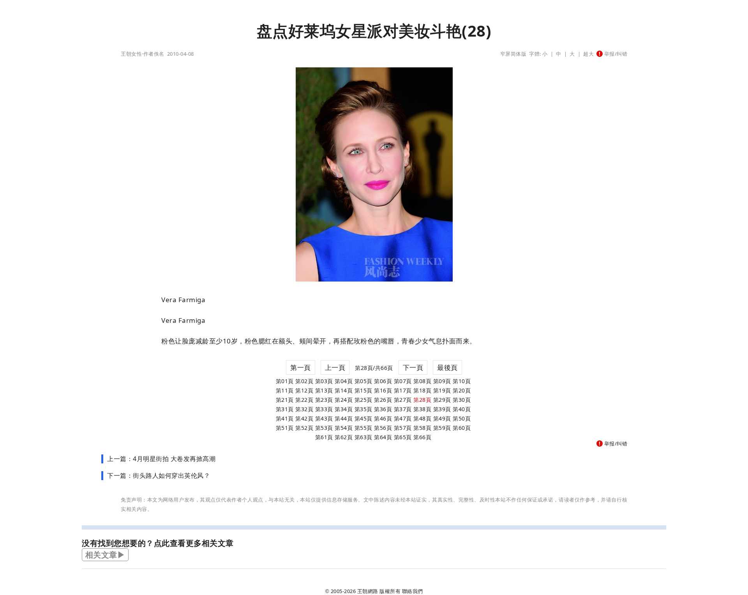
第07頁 (403, 381)
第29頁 (442, 399)
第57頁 (403, 427)
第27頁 (403, 399)
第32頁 (304, 409)
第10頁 (462, 381)
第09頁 (442, 381)
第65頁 (403, 437)
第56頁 (383, 427)
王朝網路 (367, 591)
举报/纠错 (615, 53)
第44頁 (344, 418)
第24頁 (344, 399)
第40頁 (462, 409)
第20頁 (462, 390)
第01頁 (285, 381)
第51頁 (285, 427)
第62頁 (344, 437)
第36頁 (383, 409)
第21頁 (285, 399)
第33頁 (324, 409)
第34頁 (344, 409)
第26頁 (383, 399)
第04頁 (344, 381)
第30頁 (462, 399)
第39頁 (442, 409)
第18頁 (422, 390)
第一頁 (300, 367)
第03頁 (324, 381)
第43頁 (324, 418)
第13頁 (324, 390)
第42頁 (304, 418)
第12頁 (304, 390)
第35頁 (363, 409)
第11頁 (285, 390)
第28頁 (422, 399)
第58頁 (422, 427)
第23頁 (324, 399)
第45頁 (363, 418)
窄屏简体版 (513, 53)
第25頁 (363, 399)
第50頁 (462, 418)
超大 (588, 53)
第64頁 (383, 437)
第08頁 (422, 381)
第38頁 (422, 409)
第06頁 (383, 381)
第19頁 (442, 390)
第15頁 (363, 390)
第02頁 (304, 381)
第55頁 (363, 427)
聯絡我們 (412, 591)
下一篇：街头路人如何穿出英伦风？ (158, 475)
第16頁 (383, 390)
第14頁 (344, 390)
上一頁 (335, 367)
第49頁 (442, 418)
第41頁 (285, 418)
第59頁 (442, 427)
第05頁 (363, 381)
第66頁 (422, 437)
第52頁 (304, 427)
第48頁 (422, 418)
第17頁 (403, 390)
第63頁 (363, 437)
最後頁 (447, 367)
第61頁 (324, 437)
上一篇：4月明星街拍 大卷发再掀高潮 (161, 458)
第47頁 (403, 418)
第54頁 (344, 427)
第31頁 (285, 409)
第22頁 (304, 399)
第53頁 (324, 427)
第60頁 (462, 427)
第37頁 (403, 409)
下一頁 (413, 367)
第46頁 (383, 418)
